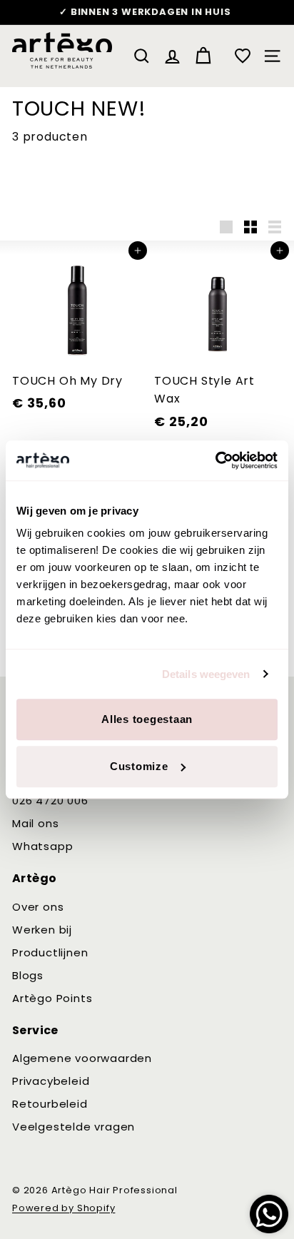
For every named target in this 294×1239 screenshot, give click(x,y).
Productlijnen (50, 952)
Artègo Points (52, 998)
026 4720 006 (50, 800)
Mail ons (35, 823)
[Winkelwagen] (203, 56)
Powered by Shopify (63, 1208)
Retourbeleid (50, 1103)
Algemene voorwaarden (82, 1058)
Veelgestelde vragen (73, 1126)
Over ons (38, 906)
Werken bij (42, 929)
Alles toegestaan (147, 719)
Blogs (28, 975)
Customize (139, 766)
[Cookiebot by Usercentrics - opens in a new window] (215, 460)
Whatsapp (42, 846)
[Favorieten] (242, 56)
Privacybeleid (50, 1080)
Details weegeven (206, 674)
